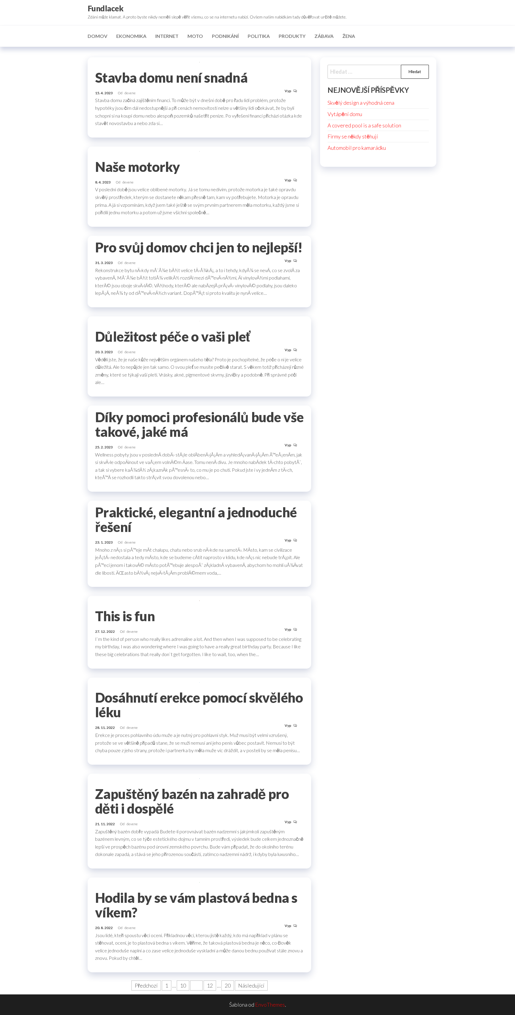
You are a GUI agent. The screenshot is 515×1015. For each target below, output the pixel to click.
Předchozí (146, 985)
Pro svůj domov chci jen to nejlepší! (199, 247)
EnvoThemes (270, 1004)
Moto (195, 36)
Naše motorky (137, 167)
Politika (259, 36)
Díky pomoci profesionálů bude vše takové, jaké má (199, 424)
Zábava (323, 36)
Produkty (292, 36)
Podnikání (225, 36)
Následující (251, 985)
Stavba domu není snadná (171, 78)
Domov (97, 36)
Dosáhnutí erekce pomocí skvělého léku (199, 704)
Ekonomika (131, 36)
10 (183, 985)
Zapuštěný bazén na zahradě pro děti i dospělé (192, 801)
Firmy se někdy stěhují (353, 136)
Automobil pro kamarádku (357, 147)
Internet (167, 36)
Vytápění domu (345, 114)
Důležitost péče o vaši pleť (172, 336)
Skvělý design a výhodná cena (361, 102)
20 (228, 985)
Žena (348, 36)
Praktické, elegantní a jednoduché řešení (196, 519)
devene (130, 93)
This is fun (125, 616)
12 (210, 985)
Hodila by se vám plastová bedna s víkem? (196, 905)
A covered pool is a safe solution (364, 125)
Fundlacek (105, 8)
